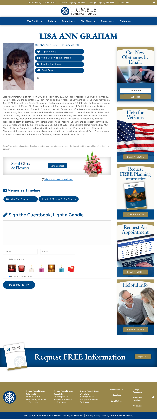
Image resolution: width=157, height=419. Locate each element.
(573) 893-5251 (32, 402)
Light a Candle (48, 51)
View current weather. (58, 179)
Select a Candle (16, 259)
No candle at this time (21, 276)
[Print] (38, 78)
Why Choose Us (116, 390)
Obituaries (125, 21)
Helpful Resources (137, 391)
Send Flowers (48, 70)
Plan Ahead (116, 395)
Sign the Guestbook (51, 64)
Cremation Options (137, 399)
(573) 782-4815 (60, 402)
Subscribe (135, 97)
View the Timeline (19, 199)
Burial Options (116, 401)
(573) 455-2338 (86, 402)
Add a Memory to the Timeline (56, 58)
